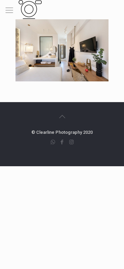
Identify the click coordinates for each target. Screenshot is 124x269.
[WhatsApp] (52, 142)
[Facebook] (62, 142)
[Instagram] (71, 142)
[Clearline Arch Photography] (30, 8)
